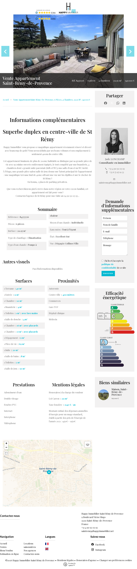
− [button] (6, 447)
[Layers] (88, 444)
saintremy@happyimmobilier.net (115, 182)
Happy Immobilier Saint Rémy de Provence (102, 513)
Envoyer (108, 273)
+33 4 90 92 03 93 (117, 168)
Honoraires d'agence (86, 560)
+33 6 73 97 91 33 (116, 172)
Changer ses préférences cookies (115, 560)
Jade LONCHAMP (115, 159)
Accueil (6, 99)
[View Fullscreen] (6, 453)
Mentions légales (65, 560)
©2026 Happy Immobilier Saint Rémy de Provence (29, 560)
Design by (72, 564)
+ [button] (6, 443)
